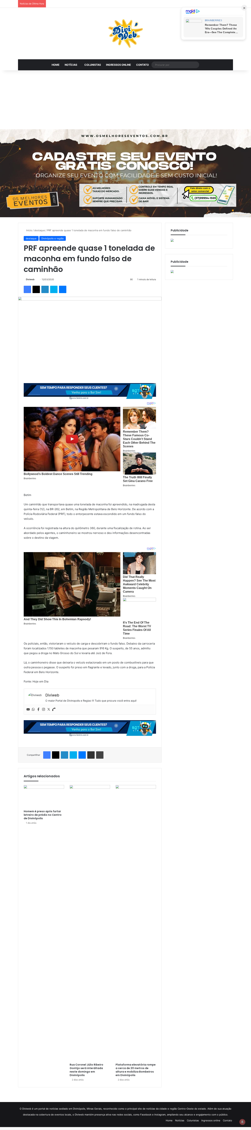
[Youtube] (28, 709)
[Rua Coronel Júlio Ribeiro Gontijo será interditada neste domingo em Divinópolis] (90, 923)
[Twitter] (48, 709)
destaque (39, 230)
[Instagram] (43, 709)
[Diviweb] (125, 33)
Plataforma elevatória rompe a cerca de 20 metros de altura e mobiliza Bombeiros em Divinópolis (136, 1070)
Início (29, 230)
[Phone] (53, 709)
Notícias (71, 64)
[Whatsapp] (33, 709)
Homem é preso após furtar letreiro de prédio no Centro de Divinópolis (43, 814)
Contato (142, 64)
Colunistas (92, 64)
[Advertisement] (125, 100)
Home (56, 64)
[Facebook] (38, 709)
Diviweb (30, 279)
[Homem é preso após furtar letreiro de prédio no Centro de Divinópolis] (44, 796)
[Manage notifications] (242, 1122)
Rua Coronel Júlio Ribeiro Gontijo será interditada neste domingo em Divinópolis (86, 1070)
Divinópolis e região (52, 238)
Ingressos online (118, 64)
